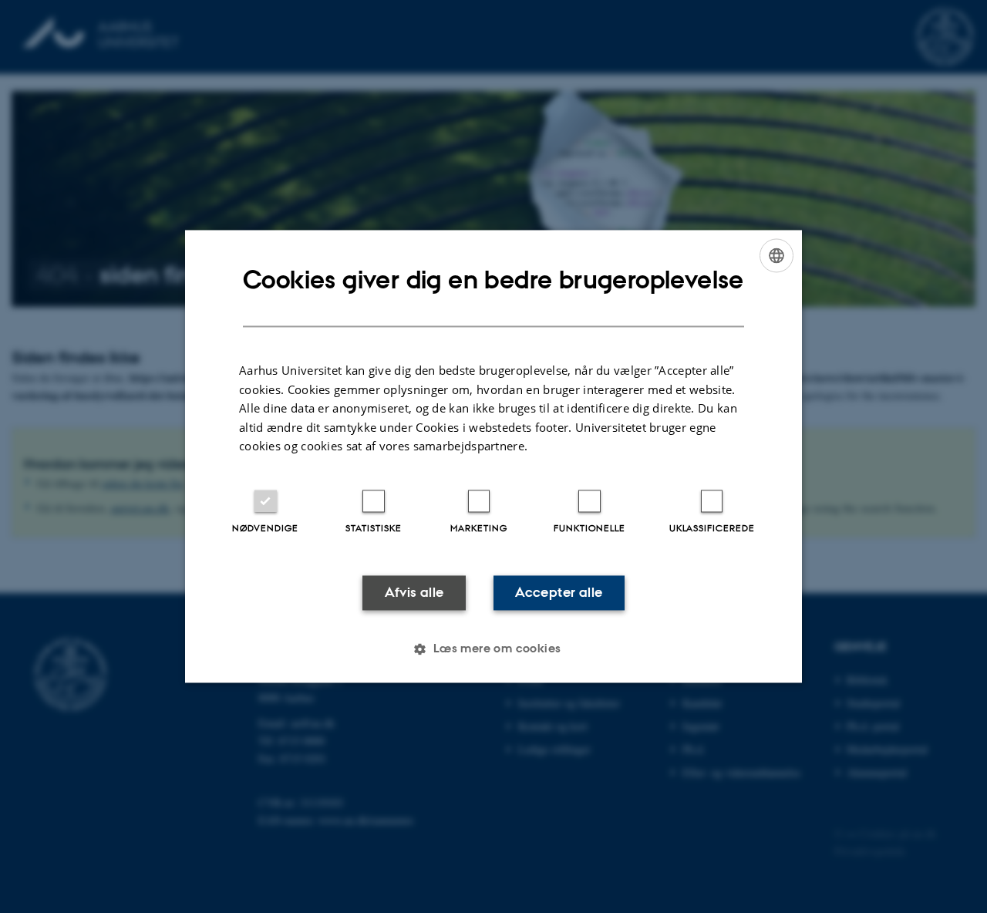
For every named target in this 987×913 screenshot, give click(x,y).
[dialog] (493, 456)
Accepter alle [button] (558, 592)
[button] (493, 649)
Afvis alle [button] (414, 592)
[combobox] (776, 255)
